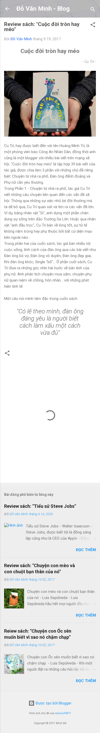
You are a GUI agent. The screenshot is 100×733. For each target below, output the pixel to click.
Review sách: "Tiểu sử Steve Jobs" (40, 506)
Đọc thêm (86, 550)
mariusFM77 (63, 713)
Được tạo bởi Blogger (53, 703)
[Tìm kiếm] (93, 10)
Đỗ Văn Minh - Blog (43, 8)
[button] (93, 26)
